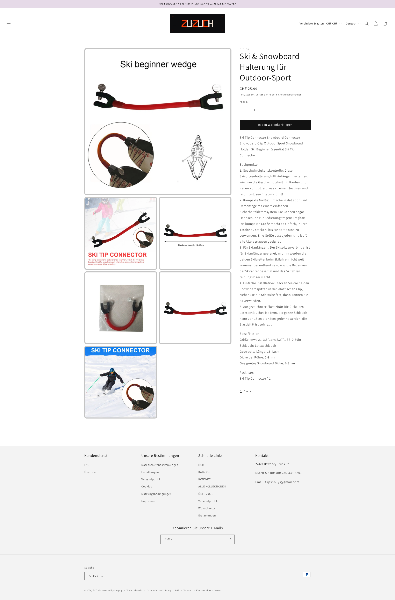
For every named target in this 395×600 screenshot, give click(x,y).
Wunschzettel (207, 508)
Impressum (148, 501)
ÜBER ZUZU (206, 494)
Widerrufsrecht (135, 590)
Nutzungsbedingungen (156, 494)
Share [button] (247, 391)
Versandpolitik (151, 479)
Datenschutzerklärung (159, 590)
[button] (8, 23)
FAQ (86, 465)
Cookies (146, 486)
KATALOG (204, 472)
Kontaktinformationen (208, 590)
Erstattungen (150, 472)
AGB (177, 590)
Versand (260, 94)
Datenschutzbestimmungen (159, 465)
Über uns (90, 472)
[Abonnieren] (229, 539)
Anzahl (243, 101)
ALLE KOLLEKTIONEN (212, 486)
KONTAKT (204, 479)
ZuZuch (97, 590)
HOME (202, 465)
